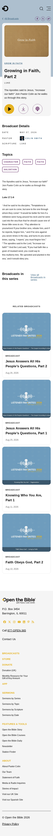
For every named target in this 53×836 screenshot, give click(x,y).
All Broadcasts (12, 18)
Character (11, 162)
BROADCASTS (10, 653)
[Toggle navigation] (48, 8)
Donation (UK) (9, 670)
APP (4, 684)
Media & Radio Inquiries (13, 783)
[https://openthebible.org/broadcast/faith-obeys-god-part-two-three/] (26, 533)
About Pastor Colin (11, 766)
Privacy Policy (10, 823)
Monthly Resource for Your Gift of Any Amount (15, 677)
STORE (6, 659)
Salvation (10, 169)
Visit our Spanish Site (12, 800)
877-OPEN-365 (16, 630)
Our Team (7, 772)
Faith (27, 162)
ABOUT (6, 761)
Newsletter (7, 746)
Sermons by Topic (10, 704)
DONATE (7, 665)
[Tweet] (43, 19)
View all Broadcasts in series (38, 277)
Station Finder (9, 752)
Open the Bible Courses (13, 735)
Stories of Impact (10, 788)
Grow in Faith (13, 63)
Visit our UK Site (10, 794)
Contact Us (9, 639)
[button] (41, 8)
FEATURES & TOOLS (14, 724)
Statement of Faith (11, 777)
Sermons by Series (11, 698)
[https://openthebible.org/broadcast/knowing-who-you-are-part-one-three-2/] (26, 466)
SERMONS (8, 693)
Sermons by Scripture (12, 709)
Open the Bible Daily (12, 741)
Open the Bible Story (12, 729)
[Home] (5, 8)
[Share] (37, 19)
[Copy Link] (48, 19)
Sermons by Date (10, 715)
